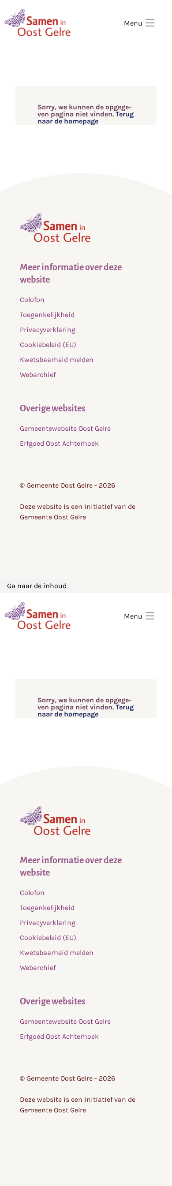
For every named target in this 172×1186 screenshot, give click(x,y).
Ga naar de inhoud (37, 586)
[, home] (55, 239)
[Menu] (150, 23)
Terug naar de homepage (85, 117)
